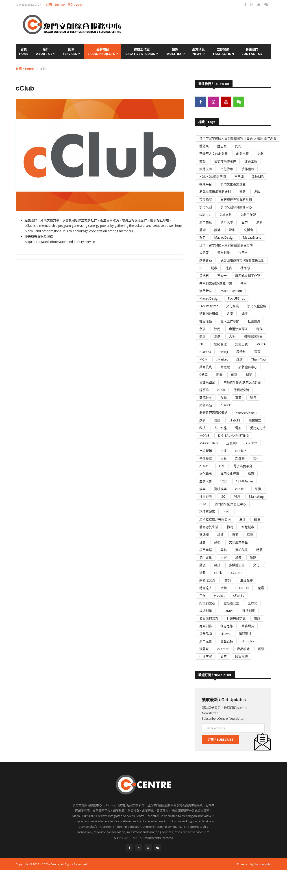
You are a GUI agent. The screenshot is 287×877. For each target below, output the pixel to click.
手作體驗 (247, 169)
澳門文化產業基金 (233, 184)
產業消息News (198, 51)
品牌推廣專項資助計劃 (215, 192)
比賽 (229, 268)
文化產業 (232, 306)
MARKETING (208, 443)
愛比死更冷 (258, 428)
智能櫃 (204, 534)
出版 (223, 458)
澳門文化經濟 (229, 473)
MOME (204, 435)
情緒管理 (220, 344)
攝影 (251, 473)
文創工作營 (248, 214)
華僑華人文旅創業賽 (213, 153)
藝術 (202, 230)
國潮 (261, 649)
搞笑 (235, 534)
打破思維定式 (236, 618)
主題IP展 (205, 481)
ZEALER (258, 176)
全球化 (252, 603)
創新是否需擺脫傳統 (213, 412)
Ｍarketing (256, 496)
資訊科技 (241, 550)
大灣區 (204, 253)
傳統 (217, 420)
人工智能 (220, 428)
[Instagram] (252, 4)
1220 (223, 481)
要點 (223, 550)
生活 (242, 519)
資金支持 (226, 641)
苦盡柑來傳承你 (225, 161)
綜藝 (250, 534)
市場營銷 (205, 451)
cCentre (205, 214)
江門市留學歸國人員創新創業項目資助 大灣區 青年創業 (237, 138)
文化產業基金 (238, 542)
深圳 (232, 230)
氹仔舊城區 (207, 512)
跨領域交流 (241, 390)
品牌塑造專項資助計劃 (236, 199)
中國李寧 (205, 656)
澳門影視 (245, 633)
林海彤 (245, 268)
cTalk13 (240, 489)
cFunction (248, 641)
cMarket (222, 359)
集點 (253, 557)
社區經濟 (205, 496)
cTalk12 (234, 420)
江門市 (243, 253)
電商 (238, 397)
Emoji (224, 352)
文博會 (248, 230)
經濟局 (204, 390)
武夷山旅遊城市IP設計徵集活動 (242, 260)
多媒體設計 (237, 565)
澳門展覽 (205, 222)
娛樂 (202, 489)
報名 (202, 237)
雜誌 (217, 565)
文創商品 (205, 405)
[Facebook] (245, 4)
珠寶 (202, 542)
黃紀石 (204, 275)
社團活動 (205, 321)
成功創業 (205, 611)
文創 (260, 153)
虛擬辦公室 (231, 603)
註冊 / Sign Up (55, 4)
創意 (234, 374)
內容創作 (205, 626)
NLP (202, 344)
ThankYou (258, 359)
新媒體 (240, 458)
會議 (230, 313)
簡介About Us (44, 51)
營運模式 (205, 458)
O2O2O (251, 443)
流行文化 (205, 557)
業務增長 (247, 626)
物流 (230, 527)
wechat (219, 595)
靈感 (257, 618)
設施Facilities (174, 51)
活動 (223, 588)
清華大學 (226, 222)
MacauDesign (209, 298)
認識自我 (241, 344)
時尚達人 (205, 588)
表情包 (241, 352)
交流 (223, 451)
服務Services (70, 51)
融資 (258, 489)
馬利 (259, 222)
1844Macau (244, 481)
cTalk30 (226, 405)
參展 (202, 329)
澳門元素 (205, 641)
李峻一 (222, 275)
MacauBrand (252, 237)
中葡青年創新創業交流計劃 (242, 382)
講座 (244, 313)
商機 (219, 374)
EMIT (227, 512)
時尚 (243, 283)
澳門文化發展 (256, 306)
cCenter (222, 649)
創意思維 (226, 626)
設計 (217, 230)
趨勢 (217, 542)
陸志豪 (222, 146)
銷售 (253, 397)
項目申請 (205, 550)
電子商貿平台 (242, 466)
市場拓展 (205, 199)
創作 (259, 329)
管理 (237, 496)
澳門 (217, 329)
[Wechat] (266, 4)
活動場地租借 (208, 313)
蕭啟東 (204, 146)
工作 (202, 595)
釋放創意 (248, 611)
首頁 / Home (25, 69)
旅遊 (238, 557)
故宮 (223, 656)
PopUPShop (236, 298)
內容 (223, 557)
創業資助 (205, 260)
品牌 (257, 192)
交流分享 (205, 397)
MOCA (261, 344)
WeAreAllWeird (246, 412)
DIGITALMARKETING (233, 435)
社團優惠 (254, 321)
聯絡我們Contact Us (251, 51)
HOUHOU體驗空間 (212, 176)
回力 (244, 222)
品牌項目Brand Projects (101, 51)
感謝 (239, 359)
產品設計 (243, 649)
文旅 (202, 161)
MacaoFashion (231, 291)
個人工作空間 (229, 321)
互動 (223, 397)
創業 (249, 374)
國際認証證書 (253, 336)
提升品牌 (205, 633)
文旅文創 (225, 214)
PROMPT (227, 611)
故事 (257, 519)
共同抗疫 (205, 367)
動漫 (202, 565)
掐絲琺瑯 (205, 169)
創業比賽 (242, 153)
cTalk (221, 390)
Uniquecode (262, 864)
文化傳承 (226, 169)
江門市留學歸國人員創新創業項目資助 (226, 245)
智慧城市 (247, 527)
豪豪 (257, 352)
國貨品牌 (241, 656)
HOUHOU (242, 588)
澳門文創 (205, 207)
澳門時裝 (205, 291)
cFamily (238, 595)
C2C (222, 466)
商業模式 (255, 420)
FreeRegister (208, 306)
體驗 (202, 336)
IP (200, 268)
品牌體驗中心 (247, 367)
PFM (202, 504)
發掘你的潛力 (208, 618)
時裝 (259, 550)
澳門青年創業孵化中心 (230, 504)
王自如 (239, 176)
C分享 (203, 374)
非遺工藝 (251, 161)
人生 (232, 336)
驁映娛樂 (220, 489)
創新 (202, 420)
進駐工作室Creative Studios (140, 51)
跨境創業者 (207, 603)
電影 (238, 428)
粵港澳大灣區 (238, 329)
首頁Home (23, 51)
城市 (214, 268)
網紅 (220, 534)
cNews (225, 633)
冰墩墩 (225, 367)
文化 (256, 458)
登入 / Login (75, 4)
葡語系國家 (207, 382)
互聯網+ (232, 443)
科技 (202, 428)
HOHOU (205, 352)
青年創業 (223, 253)
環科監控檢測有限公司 (215, 519)
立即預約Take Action (223, 51)
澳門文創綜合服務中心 (236, 207)
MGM (203, 359)
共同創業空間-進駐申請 (215, 283)
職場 (261, 588)
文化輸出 (205, 473)
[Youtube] (259, 4)
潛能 (217, 336)
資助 (242, 192)
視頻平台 (205, 184)
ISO (223, 496)
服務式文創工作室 (247, 275)
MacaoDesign (224, 237)
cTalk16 (240, 451)
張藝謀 (204, 649)
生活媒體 (246, 580)
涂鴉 (202, 572)
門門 (238, 146)
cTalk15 (205, 466)
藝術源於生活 (208, 527)
